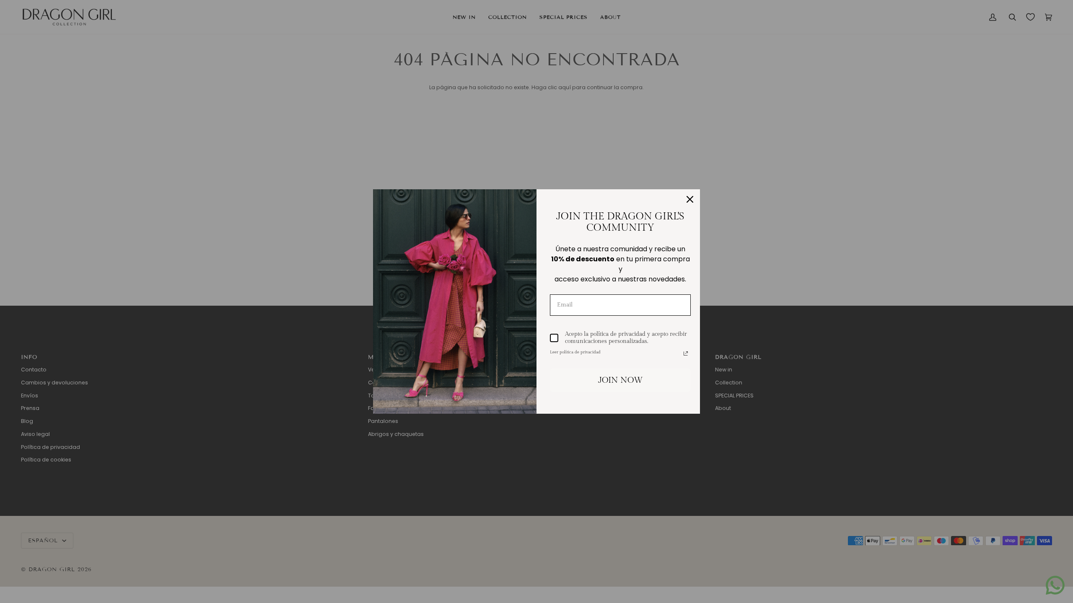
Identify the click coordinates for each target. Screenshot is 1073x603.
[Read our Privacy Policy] (686, 353)
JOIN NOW (620, 380)
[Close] (690, 199)
